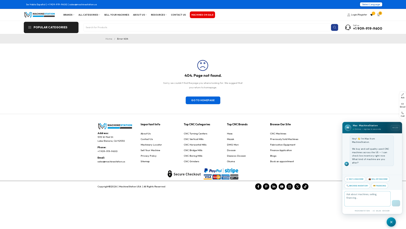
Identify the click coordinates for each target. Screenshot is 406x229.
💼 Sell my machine (378, 179)
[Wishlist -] (372, 14)
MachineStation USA (130, 186)
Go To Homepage (203, 100)
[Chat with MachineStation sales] (391, 222)
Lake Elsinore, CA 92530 (111, 140)
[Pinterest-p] (266, 186)
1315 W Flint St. (105, 137)
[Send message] (396, 203)
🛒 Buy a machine (354, 179)
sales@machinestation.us (83, 4)
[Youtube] (282, 186)
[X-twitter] (297, 186)
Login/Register (359, 14)
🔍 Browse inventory (357, 185)
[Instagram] (289, 186)
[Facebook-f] (258, 186)
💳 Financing (379, 185)
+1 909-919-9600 (57, 4)
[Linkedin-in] (274, 186)
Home (108, 38)
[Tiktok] (305, 186)
